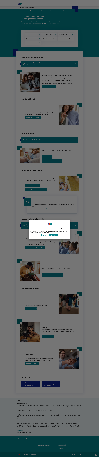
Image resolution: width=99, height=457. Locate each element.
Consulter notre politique (49, 237)
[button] (53, 235)
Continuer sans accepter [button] (64, 221)
